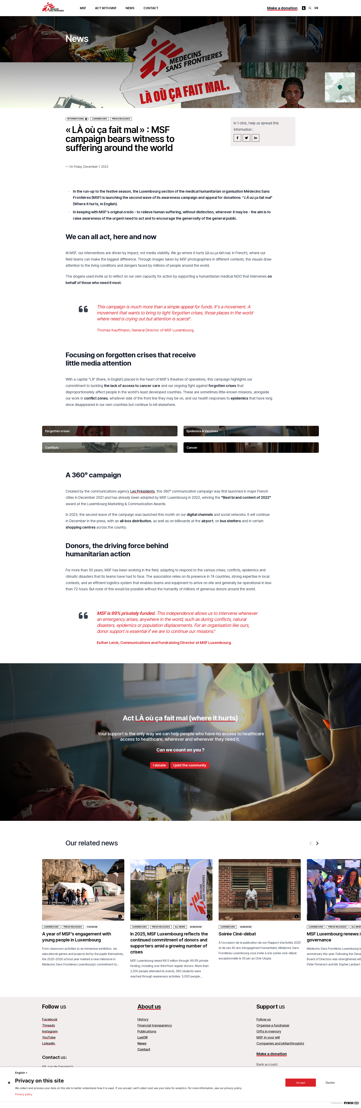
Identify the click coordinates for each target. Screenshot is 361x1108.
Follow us (263, 1019)
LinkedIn (49, 1043)
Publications (146, 1031)
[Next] (317, 843)
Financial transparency (154, 1025)
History (142, 1019)
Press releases (73, 927)
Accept (300, 1082)
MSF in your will (268, 1037)
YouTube (48, 1037)
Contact (150, 8)
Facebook (49, 1019)
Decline (330, 1082)
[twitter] (246, 138)
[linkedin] (255, 138)
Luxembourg (99, 119)
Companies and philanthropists (280, 1043)
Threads (48, 1025)
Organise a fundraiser (272, 1025)
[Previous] (311, 843)
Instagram (50, 1031)
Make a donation (282, 8)
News (130, 8)
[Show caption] (120, 916)
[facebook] (237, 138)
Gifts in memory (268, 1031)
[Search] (310, 8)
